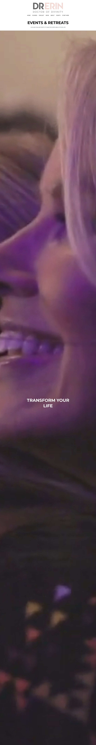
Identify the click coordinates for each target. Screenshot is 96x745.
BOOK (47, 15)
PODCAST (41, 15)
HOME (29, 15)
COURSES (34, 15)
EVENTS (58, 15)
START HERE (65, 15)
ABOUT (53, 15)
